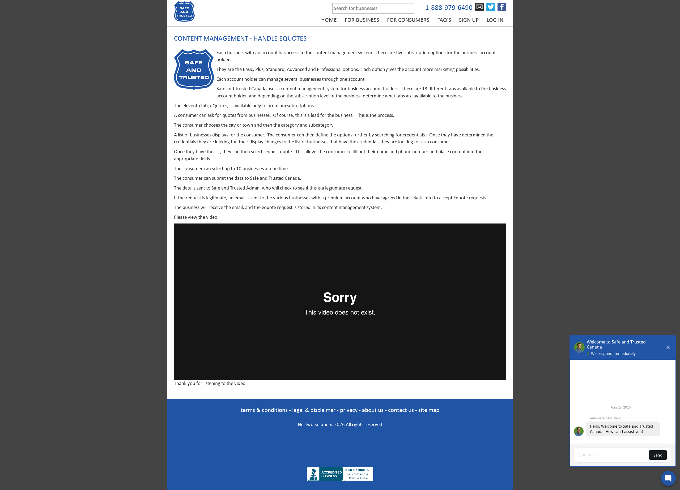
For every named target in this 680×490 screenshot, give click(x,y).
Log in (495, 20)
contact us (401, 410)
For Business (362, 20)
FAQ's (444, 20)
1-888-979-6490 (449, 7)
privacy (349, 410)
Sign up (469, 20)
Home (329, 20)
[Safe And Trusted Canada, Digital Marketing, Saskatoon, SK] (340, 440)
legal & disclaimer (313, 410)
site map (428, 410)
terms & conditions (264, 410)
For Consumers (408, 20)
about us (373, 410)
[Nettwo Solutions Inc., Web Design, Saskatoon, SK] (340, 458)
